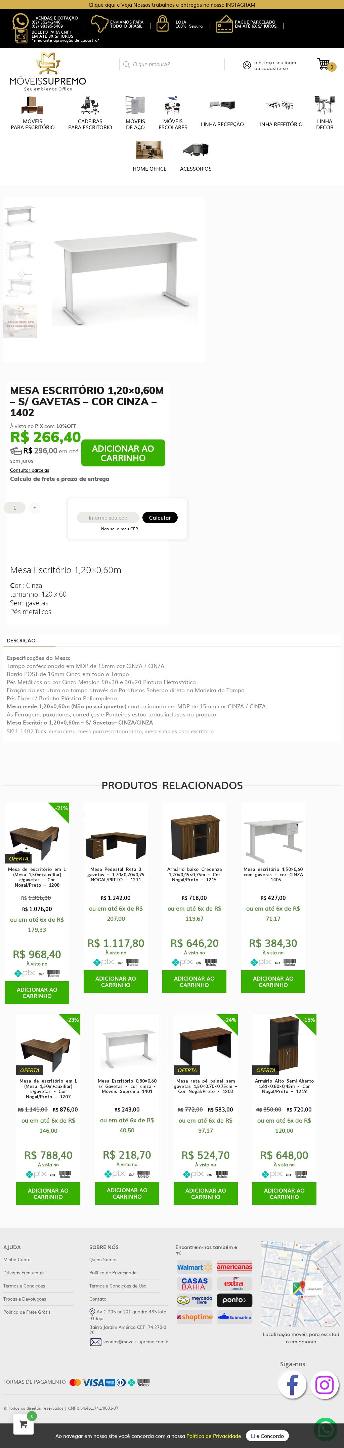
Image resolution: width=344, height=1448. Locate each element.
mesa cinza (62, 731)
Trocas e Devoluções (24, 1299)
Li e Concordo (267, 1436)
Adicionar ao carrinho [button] (37, 992)
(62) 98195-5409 (47, 26)
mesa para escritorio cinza (110, 731)
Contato (97, 1299)
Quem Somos (103, 1259)
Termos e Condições (24, 1285)
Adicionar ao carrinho (123, 453)
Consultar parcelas (29, 470)
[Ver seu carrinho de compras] (323, 63)
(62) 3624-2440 (46, 22)
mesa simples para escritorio (179, 731)
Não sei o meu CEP (119, 529)
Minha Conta (17, 1259)
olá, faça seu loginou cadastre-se (275, 65)
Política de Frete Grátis (26, 1312)
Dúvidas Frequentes (23, 1272)
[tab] (29, 641)
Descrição (21, 640)
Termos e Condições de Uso (117, 1285)
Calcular (160, 517)
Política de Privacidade (214, 1436)
